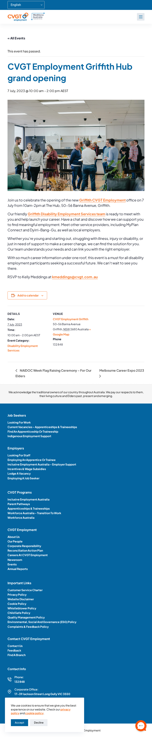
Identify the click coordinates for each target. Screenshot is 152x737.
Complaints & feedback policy (28, 626)
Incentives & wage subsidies (27, 469)
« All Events (16, 38)
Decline (39, 722)
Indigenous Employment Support (29, 436)
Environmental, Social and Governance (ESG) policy (42, 622)
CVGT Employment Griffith (70, 319)
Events (12, 564)
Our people (15, 541)
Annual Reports (18, 569)
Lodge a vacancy (19, 473)
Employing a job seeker (23, 478)
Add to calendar (28, 295)
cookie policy (34, 713)
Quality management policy (26, 617)
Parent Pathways (19, 504)
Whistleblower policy (22, 608)
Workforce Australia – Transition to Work (34, 513)
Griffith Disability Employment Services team (66, 214)
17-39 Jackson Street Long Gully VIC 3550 (42, 694)
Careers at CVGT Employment (28, 555)
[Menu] (140, 17)
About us (14, 537)
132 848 (19, 681)
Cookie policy (17, 603)
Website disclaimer (21, 599)
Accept (19, 722)
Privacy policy (17, 594)
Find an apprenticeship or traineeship (33, 431)
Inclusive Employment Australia (28, 499)
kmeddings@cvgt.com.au (75, 276)
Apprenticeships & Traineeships (29, 508)
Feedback (14, 650)
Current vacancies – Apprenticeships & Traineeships (42, 427)
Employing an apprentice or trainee (32, 460)
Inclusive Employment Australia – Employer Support (42, 464)
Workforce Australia (21, 517)
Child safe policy (19, 612)
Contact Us (15, 646)
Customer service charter (25, 590)
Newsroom (15, 559)
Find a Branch (17, 655)
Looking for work (19, 422)
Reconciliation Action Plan (25, 550)
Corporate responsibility (24, 546)
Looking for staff (19, 455)
